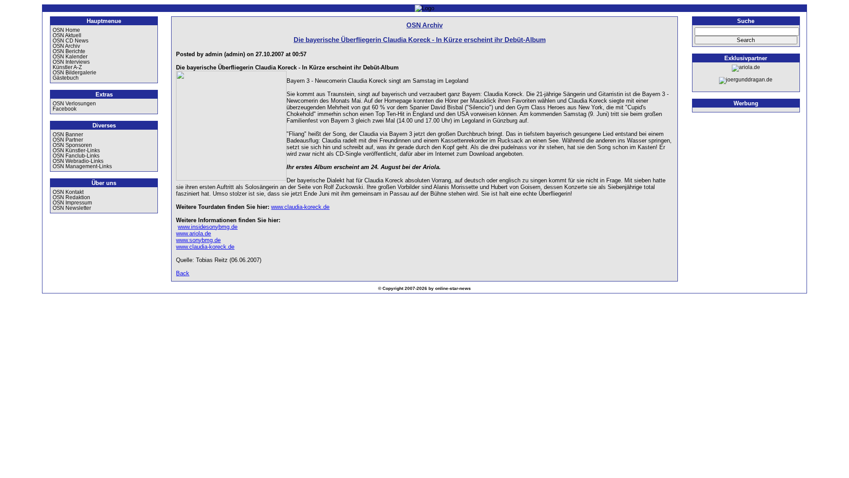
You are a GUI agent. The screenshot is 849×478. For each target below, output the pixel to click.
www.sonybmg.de (198, 240)
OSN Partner (68, 140)
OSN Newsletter (72, 208)
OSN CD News (70, 40)
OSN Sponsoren (72, 145)
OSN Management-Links (82, 166)
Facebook (64, 109)
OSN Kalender (70, 56)
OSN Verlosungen (74, 103)
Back (182, 273)
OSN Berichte (69, 51)
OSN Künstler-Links (76, 150)
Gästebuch (66, 78)
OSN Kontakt (68, 192)
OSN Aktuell (67, 35)
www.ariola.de (193, 233)
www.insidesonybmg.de (207, 227)
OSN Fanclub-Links (76, 155)
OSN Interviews (71, 62)
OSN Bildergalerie (74, 72)
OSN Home (66, 30)
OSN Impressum (72, 202)
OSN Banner (68, 134)
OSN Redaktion (71, 197)
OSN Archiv (66, 46)
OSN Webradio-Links (78, 161)
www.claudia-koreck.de (300, 207)
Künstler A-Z (67, 67)
